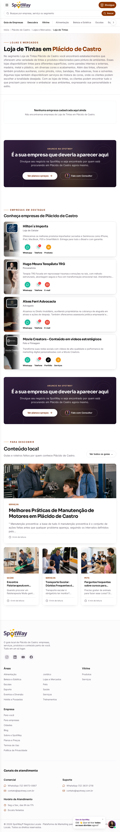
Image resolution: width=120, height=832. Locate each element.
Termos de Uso (11, 745)
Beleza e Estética (82, 22)
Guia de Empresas (13, 22)
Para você (9, 715)
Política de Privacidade (15, 750)
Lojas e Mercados (41, 29)
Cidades (8, 725)
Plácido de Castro (21, 29)
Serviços (47, 694)
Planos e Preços (12, 740)
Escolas (99, 22)
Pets (45, 684)
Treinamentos (50, 699)
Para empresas (11, 720)
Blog (6, 730)
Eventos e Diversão (13, 694)
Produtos (86, 674)
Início (6, 29)
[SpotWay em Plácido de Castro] (21, 5)
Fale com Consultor (81, 175)
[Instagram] (7, 657)
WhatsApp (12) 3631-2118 (80, 785)
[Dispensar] (102, 819)
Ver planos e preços (38, 175)
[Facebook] (31, 657)
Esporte (8, 689)
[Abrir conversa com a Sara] (112, 824)
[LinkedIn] (15, 657)
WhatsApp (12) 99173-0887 (22, 785)
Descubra (33, 22)
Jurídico (47, 674)
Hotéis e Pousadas (13, 699)
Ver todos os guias (101, 454)
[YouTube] (23, 657)
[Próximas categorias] (113, 22)
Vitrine (45, 22)
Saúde (46, 689)
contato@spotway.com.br (21, 790)
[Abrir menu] (7, 5)
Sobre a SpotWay (13, 735)
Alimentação (62, 22)
